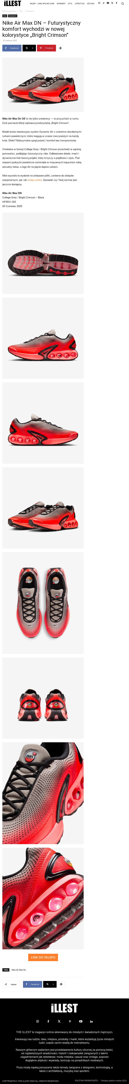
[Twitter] (112, 3)
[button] (122, 3)
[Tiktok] (103, 3)
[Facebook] (116, 3)
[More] (60, 48)
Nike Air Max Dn (19, 970)
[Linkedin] (91, 1021)
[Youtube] (108, 3)
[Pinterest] (70, 1021)
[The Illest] (12, 3)
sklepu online (35, 180)
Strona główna (9, 11)
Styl (20, 11)
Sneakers (12, 16)
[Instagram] (99, 3)
